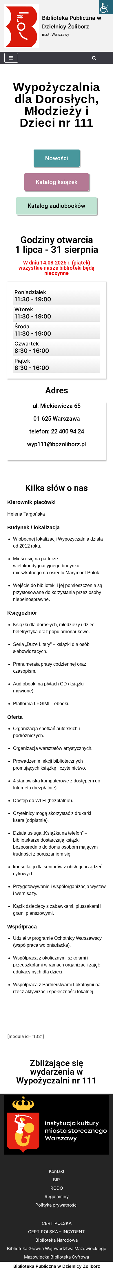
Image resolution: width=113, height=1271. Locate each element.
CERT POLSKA (57, 1223)
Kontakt (56, 1171)
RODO (56, 1188)
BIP (56, 1179)
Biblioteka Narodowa (56, 1240)
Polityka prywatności (56, 1205)
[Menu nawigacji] (11, 58)
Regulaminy (57, 1196)
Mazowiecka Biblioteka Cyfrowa (56, 1257)
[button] (56, 158)
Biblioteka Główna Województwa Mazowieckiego (56, 1248)
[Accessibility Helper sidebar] (106, 7)
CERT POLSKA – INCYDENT (56, 1231)
